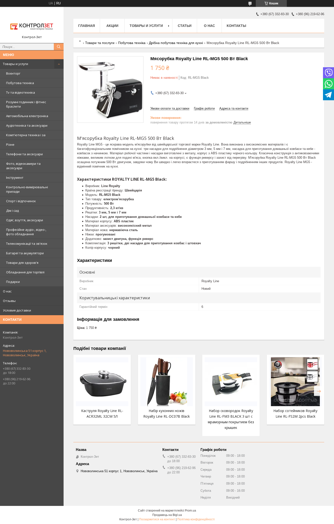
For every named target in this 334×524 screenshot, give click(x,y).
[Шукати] (59, 46)
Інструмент (14, 177)
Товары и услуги (15, 64)
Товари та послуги (99, 43)
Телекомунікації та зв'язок (26, 243)
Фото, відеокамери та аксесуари (23, 165)
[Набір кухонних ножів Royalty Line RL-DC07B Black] (166, 381)
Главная (86, 26)
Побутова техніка (20, 83)
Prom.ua (190, 510)
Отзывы (9, 301)
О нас (7, 291)
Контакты (236, 26)
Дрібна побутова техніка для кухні (176, 43)
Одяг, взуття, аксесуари (24, 220)
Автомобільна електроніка (27, 116)
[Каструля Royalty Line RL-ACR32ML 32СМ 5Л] (102, 381)
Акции (112, 26)
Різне (10, 144)
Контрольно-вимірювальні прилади (27, 189)
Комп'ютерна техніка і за (25, 135)
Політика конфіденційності (196, 519)
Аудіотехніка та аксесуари (26, 125)
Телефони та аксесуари (24, 154)
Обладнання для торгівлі (25, 272)
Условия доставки (17, 310)
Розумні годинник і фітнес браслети (26, 104)
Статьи (184, 26)
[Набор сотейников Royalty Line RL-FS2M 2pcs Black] (295, 381)
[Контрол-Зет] (32, 23)
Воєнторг (13, 73)
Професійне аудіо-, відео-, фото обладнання (26, 231)
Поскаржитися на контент (157, 519)
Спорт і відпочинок (21, 201)
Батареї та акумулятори (25, 253)
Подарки (13, 281)
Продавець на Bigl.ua (167, 515)
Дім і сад (12, 210)
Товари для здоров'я (22, 262)
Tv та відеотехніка (20, 92)
